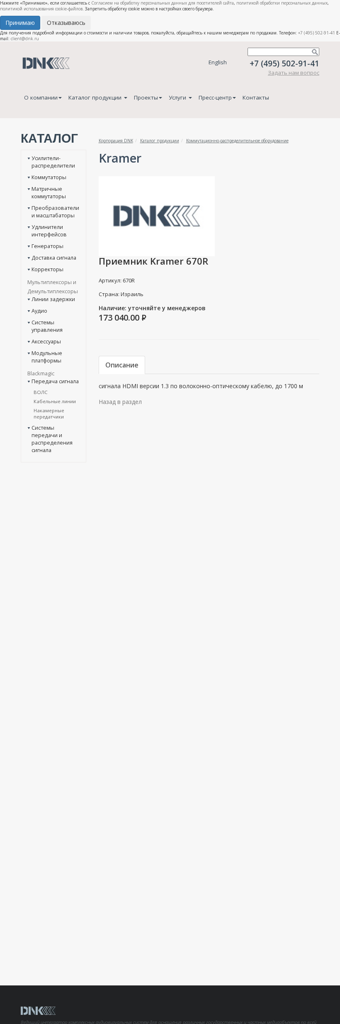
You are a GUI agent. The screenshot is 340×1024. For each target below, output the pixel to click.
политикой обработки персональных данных (282, 3)
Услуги (178, 97)
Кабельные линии (55, 401)
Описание (121, 365)
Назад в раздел (120, 402)
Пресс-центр (215, 97)
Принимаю (20, 23)
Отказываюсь (66, 23)
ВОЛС (41, 392)
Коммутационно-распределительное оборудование (237, 141)
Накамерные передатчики (49, 413)
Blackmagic (40, 373)
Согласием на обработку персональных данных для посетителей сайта (162, 3)
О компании (41, 97)
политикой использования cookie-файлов (41, 9)
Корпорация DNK (116, 141)
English (218, 62)
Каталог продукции (95, 97)
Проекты (146, 97)
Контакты (256, 97)
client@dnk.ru (25, 38)
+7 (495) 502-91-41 (316, 33)
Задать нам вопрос (293, 72)
